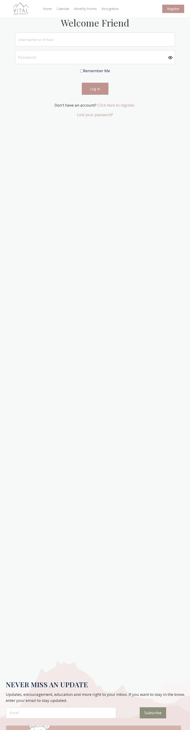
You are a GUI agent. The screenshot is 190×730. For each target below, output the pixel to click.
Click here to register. (116, 105)
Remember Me (96, 70)
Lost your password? (95, 114)
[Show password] (170, 57)
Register (173, 9)
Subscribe (153, 712)
